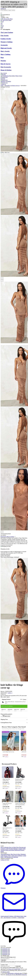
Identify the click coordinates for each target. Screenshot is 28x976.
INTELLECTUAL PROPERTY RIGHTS (16, 974)
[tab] (14, 557)
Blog (12, 854)
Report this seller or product (7, 536)
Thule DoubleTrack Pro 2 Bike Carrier (7, 828)
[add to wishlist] (1, 716)
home (2, 85)
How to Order (12, 847)
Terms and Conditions (16, 855)
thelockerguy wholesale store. (15, 973)
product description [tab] (5, 555)
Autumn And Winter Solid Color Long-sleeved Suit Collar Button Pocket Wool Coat (20, 804)
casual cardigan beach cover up (8, 751)
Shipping (15, 848)
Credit (6, 848)
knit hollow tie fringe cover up (12, 85)
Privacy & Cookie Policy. (14, 969)
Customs (20, 848)
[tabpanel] (14, 620)
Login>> (6, 756)
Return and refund (9, 850)
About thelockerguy (5, 854)
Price (17, 847)
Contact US (3, 859)
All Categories (14, 857)
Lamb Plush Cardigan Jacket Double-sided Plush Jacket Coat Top (20, 828)
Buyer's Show (16, 854)
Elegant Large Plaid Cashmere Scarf (6, 780)
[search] (1, 13)
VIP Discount (7, 857)
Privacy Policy (7, 855)
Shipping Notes (4, 719)
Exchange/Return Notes (6, 722)
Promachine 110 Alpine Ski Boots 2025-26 (19, 780)
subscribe (3, 960)
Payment (11, 848)
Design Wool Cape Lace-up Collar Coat (7, 804)
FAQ (8, 859)
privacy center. (6, 972)
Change (24, 699)
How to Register (5, 847)
